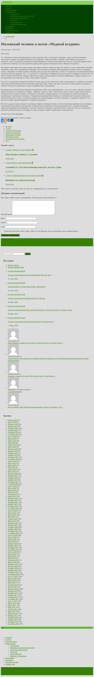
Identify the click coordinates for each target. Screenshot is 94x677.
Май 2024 (11, 443)
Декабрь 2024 (13, 428)
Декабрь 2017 (13, 593)
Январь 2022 (13, 500)
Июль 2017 (12, 603)
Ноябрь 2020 (13, 529)
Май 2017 (11, 607)
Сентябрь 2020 (13, 533)
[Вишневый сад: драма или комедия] (24, 176)
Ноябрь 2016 (13, 620)
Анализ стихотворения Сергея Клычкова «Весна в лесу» (30, 275)
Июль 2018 (12, 578)
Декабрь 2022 (13, 478)
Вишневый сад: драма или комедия (20, 180)
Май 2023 (11, 467)
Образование (11, 12)
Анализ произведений (19, 18)
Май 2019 (11, 558)
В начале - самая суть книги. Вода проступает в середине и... (31, 376)
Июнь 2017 (12, 605)
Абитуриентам (16, 22)
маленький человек (13, 135)
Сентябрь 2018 (13, 574)
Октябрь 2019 (13, 548)
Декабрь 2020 (13, 527)
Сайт (3, 227)
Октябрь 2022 (13, 482)
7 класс (8, 129)
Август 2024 (13, 437)
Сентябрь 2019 (13, 550)
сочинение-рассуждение (15, 139)
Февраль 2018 (13, 589)
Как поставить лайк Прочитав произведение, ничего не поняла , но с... (35, 407)
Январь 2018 (13, 591)
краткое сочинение (13, 133)
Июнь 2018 (12, 581)
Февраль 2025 (13, 424)
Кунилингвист (11, 10)
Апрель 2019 (13, 560)
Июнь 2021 (12, 515)
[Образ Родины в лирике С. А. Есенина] (19, 150)
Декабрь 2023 (13, 453)
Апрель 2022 (13, 494)
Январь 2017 (13, 616)
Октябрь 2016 (13, 622)
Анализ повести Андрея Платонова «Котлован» (26, 287)
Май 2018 (11, 583)
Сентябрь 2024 (13, 434)
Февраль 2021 (13, 523)
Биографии (10, 26)
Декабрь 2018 (13, 568)
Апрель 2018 (13, 585)
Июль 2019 (12, 554)
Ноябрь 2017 (13, 595)
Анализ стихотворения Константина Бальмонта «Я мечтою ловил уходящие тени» (40, 310)
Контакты (9, 28)
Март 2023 (12, 471)
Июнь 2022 (12, 490)
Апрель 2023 (13, 469)
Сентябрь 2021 (13, 509)
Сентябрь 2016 (13, 624)
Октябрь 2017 (13, 597)
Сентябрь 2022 (13, 484)
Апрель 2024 (13, 445)
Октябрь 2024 (13, 432)
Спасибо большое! (15, 392)
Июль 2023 (12, 463)
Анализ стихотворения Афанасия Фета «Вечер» (26, 298)
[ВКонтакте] (2, 120)
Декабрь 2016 (13, 618)
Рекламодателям (12, 30)
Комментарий (6, 214)
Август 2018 (13, 576)
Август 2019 (13, 552)
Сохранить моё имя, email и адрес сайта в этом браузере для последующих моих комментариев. (41, 231)
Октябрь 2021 (13, 506)
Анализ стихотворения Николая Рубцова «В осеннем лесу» (31, 322)
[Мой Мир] (8, 120)
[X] (12, 120)
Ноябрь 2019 (13, 546)
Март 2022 (12, 496)
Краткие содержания (18, 24)
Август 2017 (13, 601)
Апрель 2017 (13, 609)
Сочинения (14, 14)
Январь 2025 (13, 426)
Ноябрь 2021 (13, 504)
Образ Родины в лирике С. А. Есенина (21, 154)
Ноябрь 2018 (13, 570)
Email (4, 222)
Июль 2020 (12, 537)
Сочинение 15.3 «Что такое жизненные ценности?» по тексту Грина (33, 167)
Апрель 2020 (13, 544)
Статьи (8, 8)
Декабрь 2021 (13, 502)
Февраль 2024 (13, 449)
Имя (3, 218)
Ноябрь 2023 (13, 455)
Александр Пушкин (13, 131)
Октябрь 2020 (13, 531)
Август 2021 (13, 511)
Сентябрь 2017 (13, 599)
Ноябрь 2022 (13, 480)
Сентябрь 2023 (13, 459)
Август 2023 (13, 461)
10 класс (9, 126)
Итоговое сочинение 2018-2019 (22, 16)
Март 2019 (12, 562)
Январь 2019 (13, 566)
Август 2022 (13, 486)
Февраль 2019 (13, 564)
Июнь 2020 (12, 539)
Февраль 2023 (13, 474)
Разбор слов (10, 32)
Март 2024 (12, 447)
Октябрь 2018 (13, 572)
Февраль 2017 (13, 613)
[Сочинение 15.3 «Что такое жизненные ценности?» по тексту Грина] (19, 163)
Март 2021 (12, 521)
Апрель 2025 (13, 420)
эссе (7, 141)
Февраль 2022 (13, 498)
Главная (9, 6)
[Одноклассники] (5, 120)
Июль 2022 (12, 488)
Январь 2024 (13, 451)
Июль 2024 (12, 439)
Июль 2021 (12, 513)
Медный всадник (12, 137)
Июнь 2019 (12, 556)
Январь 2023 (13, 476)
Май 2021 (11, 517)
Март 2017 (12, 611)
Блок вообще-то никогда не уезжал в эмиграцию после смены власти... (35, 343)
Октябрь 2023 (13, 457)
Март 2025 (12, 422)
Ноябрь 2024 (13, 430)
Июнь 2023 (12, 465)
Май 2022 (11, 492)
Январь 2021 (13, 525)
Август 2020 (13, 535)
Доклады (13, 20)
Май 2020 (11, 541)
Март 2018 (12, 587)
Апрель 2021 (13, 519)
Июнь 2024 (12, 441)
